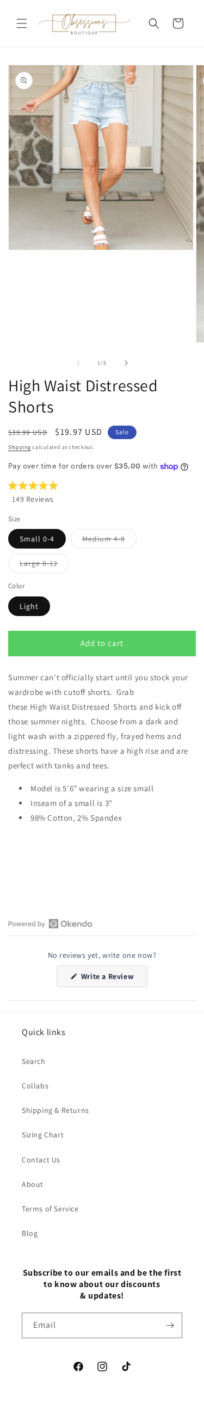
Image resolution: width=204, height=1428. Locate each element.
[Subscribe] (170, 1325)
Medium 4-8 (109, 541)
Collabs (35, 1086)
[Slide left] (78, 363)
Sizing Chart (43, 1135)
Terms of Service (50, 1209)
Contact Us (41, 1160)
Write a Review (113, 979)
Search (34, 1061)
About (33, 1184)
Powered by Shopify (150, 1419)
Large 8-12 (44, 565)
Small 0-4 (37, 539)
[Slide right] (126, 363)
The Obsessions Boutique (84, 1419)
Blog (30, 1233)
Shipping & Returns (55, 1110)
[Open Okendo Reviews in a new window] (50, 923)
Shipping (19, 447)
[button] (22, 23)
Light (29, 606)
